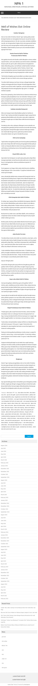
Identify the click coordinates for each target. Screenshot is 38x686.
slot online (4, 641)
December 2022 (5, 572)
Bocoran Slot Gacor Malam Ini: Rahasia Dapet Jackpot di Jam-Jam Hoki (19, 612)
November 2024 (5, 506)
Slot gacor (4, 667)
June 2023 (3, 555)
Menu (19, 12)
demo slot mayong (19, 407)
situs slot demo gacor (26, 420)
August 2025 (4, 480)
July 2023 (3, 552)
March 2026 (4, 460)
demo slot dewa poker (19, 405)
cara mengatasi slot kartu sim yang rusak (11, 401)
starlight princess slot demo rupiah (10, 426)
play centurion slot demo (23, 418)
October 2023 (4, 543)
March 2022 (4, 595)
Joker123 (4, 658)
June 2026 (3, 451)
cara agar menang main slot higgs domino (25, 399)
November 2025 (5, 471)
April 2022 (3, 592)
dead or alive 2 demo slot (14, 403)
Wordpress (27, 684)
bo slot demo (9, 399)
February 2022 (4, 598)
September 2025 (5, 477)
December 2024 (5, 503)
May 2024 (3, 523)
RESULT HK (4, 645)
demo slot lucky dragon (7, 407)
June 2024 (3, 520)
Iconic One (10, 684)
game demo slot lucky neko (12, 414)
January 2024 (4, 535)
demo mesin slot (25, 403)
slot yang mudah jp (27, 424)
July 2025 (3, 483)
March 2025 (4, 494)
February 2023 (4, 566)
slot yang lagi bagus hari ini (15, 424)
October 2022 (4, 578)
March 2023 (4, 563)
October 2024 (4, 509)
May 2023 (3, 558)
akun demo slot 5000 (23, 392)
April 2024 (3, 526)
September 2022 (5, 581)
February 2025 (4, 497)
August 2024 (4, 514)
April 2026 (3, 457)
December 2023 (5, 537)
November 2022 (5, 575)
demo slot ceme (9, 405)
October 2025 (4, 474)
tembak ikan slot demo (26, 426)
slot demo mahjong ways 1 (16, 422)
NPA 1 (19, 3)
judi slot (4, 636)
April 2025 (3, 491)
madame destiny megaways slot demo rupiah (13, 416)
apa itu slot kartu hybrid (22, 394)
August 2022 (4, 584)
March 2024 (4, 529)
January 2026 (4, 465)
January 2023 (4, 569)
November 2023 (5, 540)
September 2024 (5, 511)
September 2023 (5, 546)
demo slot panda (15, 409)
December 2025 (5, 468)
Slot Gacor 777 (10, 392)
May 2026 (3, 454)
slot (3, 650)
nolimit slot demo (11, 418)
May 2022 (3, 590)
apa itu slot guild (11, 394)
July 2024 (3, 517)
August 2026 (4, 445)
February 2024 (4, 532)
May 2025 (3, 488)
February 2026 (4, 462)
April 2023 (3, 561)
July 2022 (3, 587)
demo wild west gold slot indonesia (15, 411)
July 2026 (3, 448)
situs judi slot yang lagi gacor (12, 420)
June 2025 (3, 485)
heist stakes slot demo (26, 414)
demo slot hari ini (30, 405)
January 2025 (4, 500)
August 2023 (4, 549)
